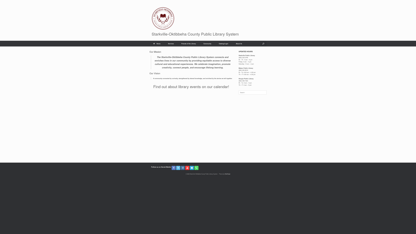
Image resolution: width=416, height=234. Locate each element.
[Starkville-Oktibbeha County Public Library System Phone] (196, 168)
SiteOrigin (227, 174)
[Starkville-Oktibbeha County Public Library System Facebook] (174, 168)
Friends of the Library (188, 44)
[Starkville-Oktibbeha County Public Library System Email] (192, 168)
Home (158, 44)
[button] (263, 43)
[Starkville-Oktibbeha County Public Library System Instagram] (183, 168)
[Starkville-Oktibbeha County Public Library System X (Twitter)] (178, 168)
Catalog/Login (223, 44)
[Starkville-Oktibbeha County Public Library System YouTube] (187, 168)
